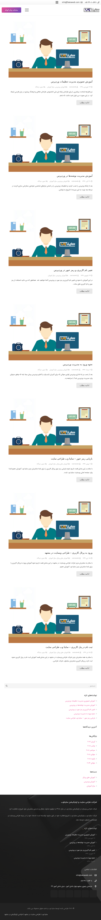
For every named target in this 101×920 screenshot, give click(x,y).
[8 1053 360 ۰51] (94, 881)
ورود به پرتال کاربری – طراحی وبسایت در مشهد (68, 552)
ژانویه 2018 (91, 758)
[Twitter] (4, 2)
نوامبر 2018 (91, 746)
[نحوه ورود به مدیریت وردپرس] (50, 331)
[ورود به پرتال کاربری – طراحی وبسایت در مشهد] (50, 520)
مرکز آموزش (50, 87)
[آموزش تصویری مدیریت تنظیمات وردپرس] (50, 49)
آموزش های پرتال (62, 464)
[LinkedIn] (18, 2)
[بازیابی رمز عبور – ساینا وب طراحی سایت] (50, 426)
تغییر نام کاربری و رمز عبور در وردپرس (73, 270)
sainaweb (72, 87)
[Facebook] (13, 2)
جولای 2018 (91, 754)
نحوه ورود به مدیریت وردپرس (77, 364)
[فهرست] (27, 10)
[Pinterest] (8, 2)
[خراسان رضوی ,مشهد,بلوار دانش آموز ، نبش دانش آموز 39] (94, 886)
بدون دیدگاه (39, 87)
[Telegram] (32, 2)
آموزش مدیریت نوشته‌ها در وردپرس (74, 176)
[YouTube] (27, 2)
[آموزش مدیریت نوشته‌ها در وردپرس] (50, 143)
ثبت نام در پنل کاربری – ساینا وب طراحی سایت (69, 647)
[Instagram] (37, 2)
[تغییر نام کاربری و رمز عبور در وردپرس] (50, 237)
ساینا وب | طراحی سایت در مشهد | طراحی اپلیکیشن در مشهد (26, 914)
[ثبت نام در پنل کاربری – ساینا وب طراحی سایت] (50, 614)
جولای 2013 (91, 763)
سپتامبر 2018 (90, 750)
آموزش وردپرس (60, 87)
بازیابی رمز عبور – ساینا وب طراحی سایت (71, 458)
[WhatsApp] (23, 2)
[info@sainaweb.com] (94, 875)
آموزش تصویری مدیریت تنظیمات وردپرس (71, 81)
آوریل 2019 (91, 741)
